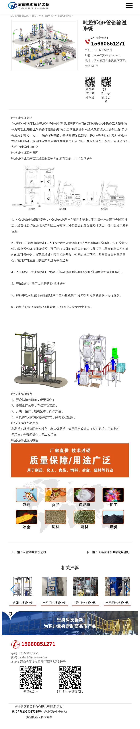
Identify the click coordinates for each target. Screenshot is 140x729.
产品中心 (48, 15)
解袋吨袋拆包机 (23, 602)
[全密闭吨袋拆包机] (54, 586)
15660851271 (108, 44)
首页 (35, 15)
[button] (127, 589)
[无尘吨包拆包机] (85, 586)
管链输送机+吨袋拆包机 (113, 552)
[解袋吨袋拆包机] (23, 586)
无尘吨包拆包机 (85, 602)
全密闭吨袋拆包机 (34, 552)
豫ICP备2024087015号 (27, 711)
